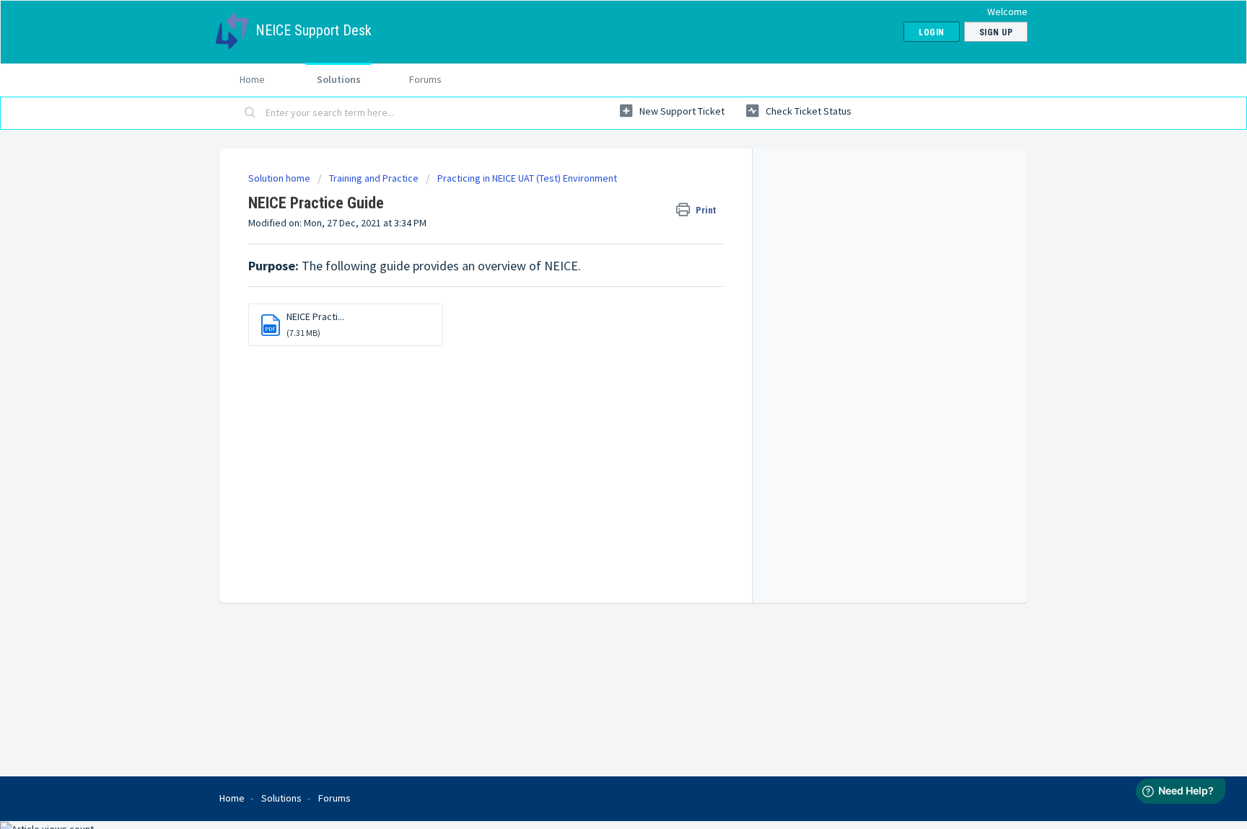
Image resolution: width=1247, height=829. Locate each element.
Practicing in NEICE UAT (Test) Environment (527, 178)
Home (252, 79)
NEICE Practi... (315, 316)
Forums (425, 79)
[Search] (250, 113)
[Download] (596, 225)
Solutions (339, 79)
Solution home (280, 178)
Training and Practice (374, 178)
